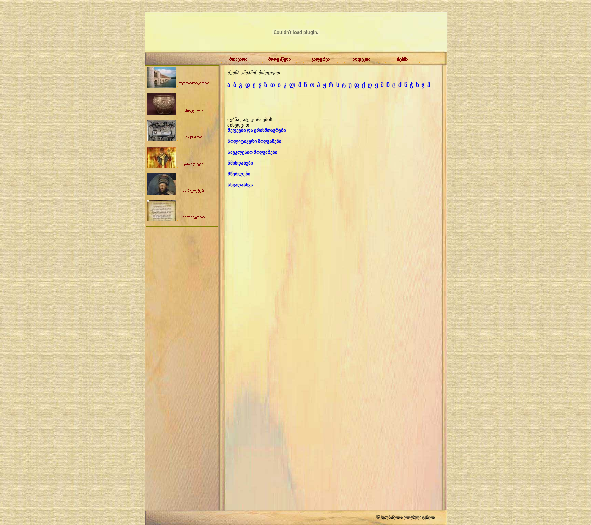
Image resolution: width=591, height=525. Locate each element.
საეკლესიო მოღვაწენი (252, 152)
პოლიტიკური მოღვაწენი (254, 141)
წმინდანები (240, 163)
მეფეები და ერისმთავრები (257, 130)
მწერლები (239, 173)
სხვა (240, 184)
